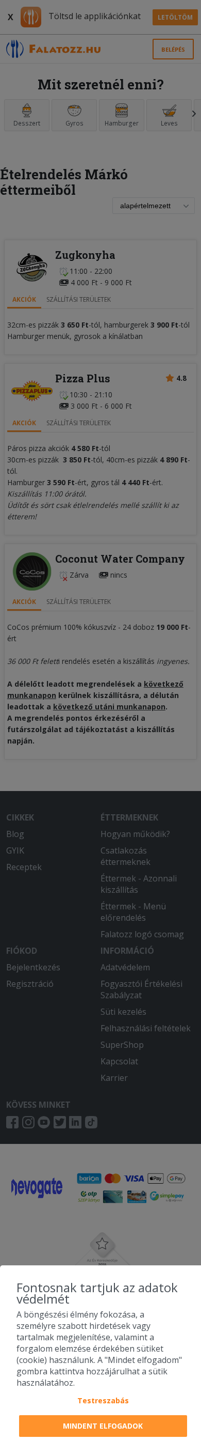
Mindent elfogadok (103, 1426)
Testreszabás (103, 1400)
